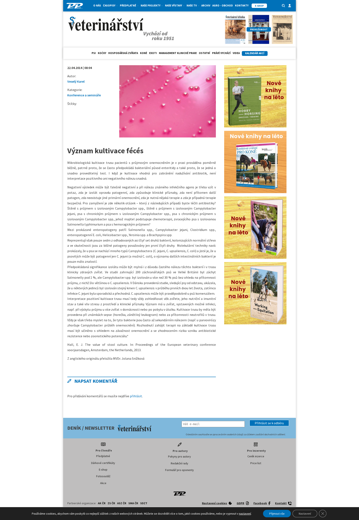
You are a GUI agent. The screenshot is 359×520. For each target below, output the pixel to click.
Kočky (102, 53)
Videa (236, 53)
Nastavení (305, 513)
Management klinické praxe (178, 53)
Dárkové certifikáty (103, 463)
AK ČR (102, 503)
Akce (103, 483)
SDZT (143, 503)
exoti (153, 53)
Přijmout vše (277, 513)
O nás (97, 5)
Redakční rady (179, 463)
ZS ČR (111, 503)
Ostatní (204, 53)
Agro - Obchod (222, 5)
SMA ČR (133, 503)
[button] (269, 423)
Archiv (205, 5)
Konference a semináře (84, 95)
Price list (255, 463)
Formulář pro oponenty (179, 470)
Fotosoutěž (103, 476)
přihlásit (136, 396)
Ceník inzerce (255, 456)
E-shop (103, 469)
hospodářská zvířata (123, 53)
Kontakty (241, 5)
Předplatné (103, 456)
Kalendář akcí (254, 53)
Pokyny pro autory (179, 456)
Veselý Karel (76, 81)
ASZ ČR (121, 503)
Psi (94, 53)
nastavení (245, 513)
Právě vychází (221, 53)
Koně (143, 53)
